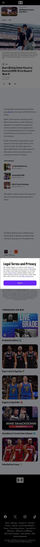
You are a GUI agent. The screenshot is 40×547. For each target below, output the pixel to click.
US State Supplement (26, 276)
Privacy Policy (12, 273)
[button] (20, 283)
